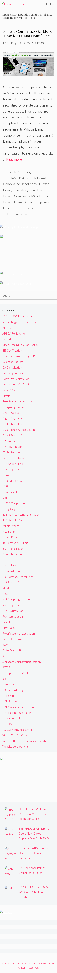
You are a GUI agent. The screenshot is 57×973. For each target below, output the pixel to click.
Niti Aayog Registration (16, 599)
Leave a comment (19, 214)
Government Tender (13, 492)
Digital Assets (10, 412)
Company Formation (14, 373)
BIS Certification (12, 350)
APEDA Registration (14, 333)
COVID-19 (8, 390)
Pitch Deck (8, 627)
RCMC (6, 644)
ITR (4, 560)
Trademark (8, 695)
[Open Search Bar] (34, 4)
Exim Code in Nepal (13, 458)
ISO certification (12, 554)
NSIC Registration (13, 605)
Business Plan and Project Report (21, 356)
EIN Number (9, 441)
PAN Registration (12, 616)
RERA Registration (13, 650)
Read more (14, 159)
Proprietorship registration (18, 633)
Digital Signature (12, 418)
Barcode (7, 339)
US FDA (7, 724)
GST (4, 497)
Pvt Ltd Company (19, 172)
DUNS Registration (13, 435)
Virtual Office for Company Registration (25, 741)
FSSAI (5, 486)
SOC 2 (6, 667)
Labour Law (9, 565)
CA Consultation (12, 367)
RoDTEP (7, 656)
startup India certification (17, 673)
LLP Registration (12, 582)
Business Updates (12, 361)
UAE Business (10, 701)
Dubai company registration (18, 429)
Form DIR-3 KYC (12, 480)
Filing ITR (7, 475)
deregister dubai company (17, 401)
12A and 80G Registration (17, 316)
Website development (15, 746)
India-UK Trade (11, 537)
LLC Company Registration (17, 577)
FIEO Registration (13, 469)
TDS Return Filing (12, 690)
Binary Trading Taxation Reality (20, 344)
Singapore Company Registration (21, 661)
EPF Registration (12, 446)
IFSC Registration (12, 520)
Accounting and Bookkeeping (19, 322)
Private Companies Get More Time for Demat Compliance (27, 33)
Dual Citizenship (12, 424)
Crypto (6, 395)
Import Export (10, 526)
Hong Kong (9, 509)
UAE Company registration (18, 707)
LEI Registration (11, 571)
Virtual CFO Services (14, 735)
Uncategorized (11, 718)
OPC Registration (12, 610)
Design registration (13, 407)
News (5, 593)
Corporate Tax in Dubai (15, 384)
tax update (8, 684)
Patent (6, 622)
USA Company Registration (18, 729)
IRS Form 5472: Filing (15, 543)
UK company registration (17, 712)
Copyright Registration (15, 378)
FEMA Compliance (13, 463)
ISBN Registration (12, 548)
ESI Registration (11, 452)
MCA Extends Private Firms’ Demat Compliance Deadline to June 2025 (27, 202)
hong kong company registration (21, 514)
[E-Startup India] (13, 4)
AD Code (7, 328)
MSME (6, 588)
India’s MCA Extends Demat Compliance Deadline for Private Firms (26, 184)
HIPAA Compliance (13, 503)
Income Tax (8, 531)
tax (4, 678)
